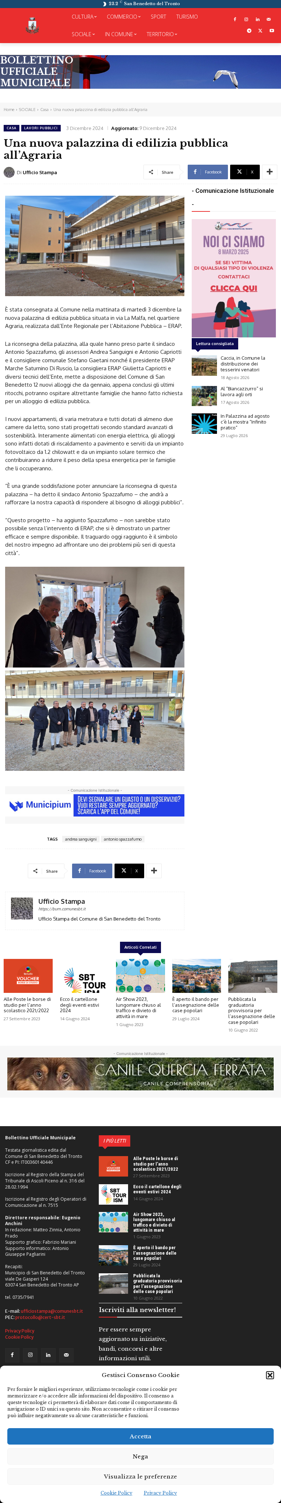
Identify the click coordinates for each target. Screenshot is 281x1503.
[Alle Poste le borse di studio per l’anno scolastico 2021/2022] (28, 976)
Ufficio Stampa (40, 172)
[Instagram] (246, 20)
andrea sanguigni (81, 839)
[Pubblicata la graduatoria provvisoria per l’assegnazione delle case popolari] (252, 976)
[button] (270, 1375)
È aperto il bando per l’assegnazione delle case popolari (195, 1004)
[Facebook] (235, 20)
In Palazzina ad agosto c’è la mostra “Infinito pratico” (245, 421)
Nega (140, 1456)
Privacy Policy (160, 1493)
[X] (260, 31)
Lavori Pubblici (41, 128)
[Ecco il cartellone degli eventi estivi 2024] (84, 976)
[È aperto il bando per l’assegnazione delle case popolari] (196, 976)
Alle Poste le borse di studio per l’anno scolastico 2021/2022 (27, 1004)
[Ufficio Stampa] (10, 172)
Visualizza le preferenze (140, 1476)
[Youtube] (271, 31)
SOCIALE (27, 109)
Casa (44, 109)
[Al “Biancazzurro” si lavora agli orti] (204, 396)
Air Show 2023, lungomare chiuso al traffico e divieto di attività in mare (138, 1007)
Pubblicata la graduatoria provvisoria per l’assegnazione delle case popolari (251, 1010)
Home (9, 109)
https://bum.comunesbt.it (62, 908)
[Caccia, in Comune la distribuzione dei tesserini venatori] (204, 365)
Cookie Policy (116, 1493)
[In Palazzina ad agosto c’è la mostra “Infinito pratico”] (204, 423)
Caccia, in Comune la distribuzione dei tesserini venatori (243, 363)
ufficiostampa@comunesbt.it (52, 1311)
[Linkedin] (257, 20)
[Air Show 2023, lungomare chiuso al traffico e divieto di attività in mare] (140, 976)
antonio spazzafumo (123, 839)
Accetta (140, 1436)
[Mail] (269, 20)
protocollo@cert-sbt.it (40, 1317)
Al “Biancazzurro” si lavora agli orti (242, 391)
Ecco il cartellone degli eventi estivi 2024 (79, 1004)
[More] (269, 172)
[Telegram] (249, 31)
